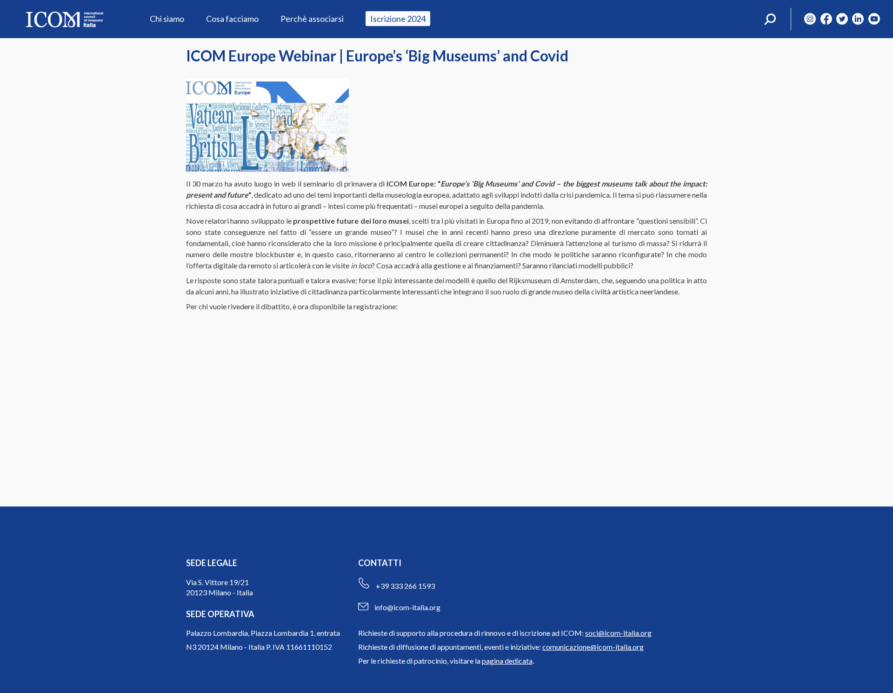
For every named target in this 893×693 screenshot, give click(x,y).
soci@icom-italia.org (618, 632)
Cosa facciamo (232, 18)
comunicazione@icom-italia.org (593, 646)
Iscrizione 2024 (398, 18)
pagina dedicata (507, 660)
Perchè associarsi (312, 18)
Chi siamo (167, 18)
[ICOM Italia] (64, 19)
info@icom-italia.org (407, 607)
